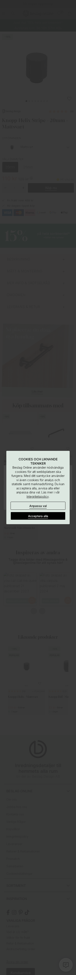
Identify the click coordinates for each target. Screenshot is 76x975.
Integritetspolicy (38, 496)
